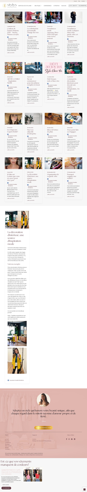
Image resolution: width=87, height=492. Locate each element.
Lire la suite (10, 52)
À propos (56, 5)
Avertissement (39, 454)
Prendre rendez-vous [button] (43, 427)
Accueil (75, 1)
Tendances (56, 14)
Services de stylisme (24, 5)
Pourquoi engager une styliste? (71, 176)
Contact (83, 1)
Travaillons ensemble (16, 315)
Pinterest (16, 254)
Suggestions (16, 14)
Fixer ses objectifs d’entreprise (31, 132)
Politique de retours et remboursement (41, 440)
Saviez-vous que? (35, 14)
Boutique (38, 5)
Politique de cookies (24, 454)
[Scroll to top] (84, 489)
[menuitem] (75, 1)
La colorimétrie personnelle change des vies (33, 30)
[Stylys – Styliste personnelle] (9, 5)
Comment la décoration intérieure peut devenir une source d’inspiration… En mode (73, 85)
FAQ (79, 1)
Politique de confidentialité (11, 454)
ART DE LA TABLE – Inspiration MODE (13, 81)
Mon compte (8, 445)
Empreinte (32, 454)
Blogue (64, 5)
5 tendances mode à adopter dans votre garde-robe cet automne (73, 32)
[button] (13, 17)
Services (7, 440)
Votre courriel (7, 481)
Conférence (47, 5)
